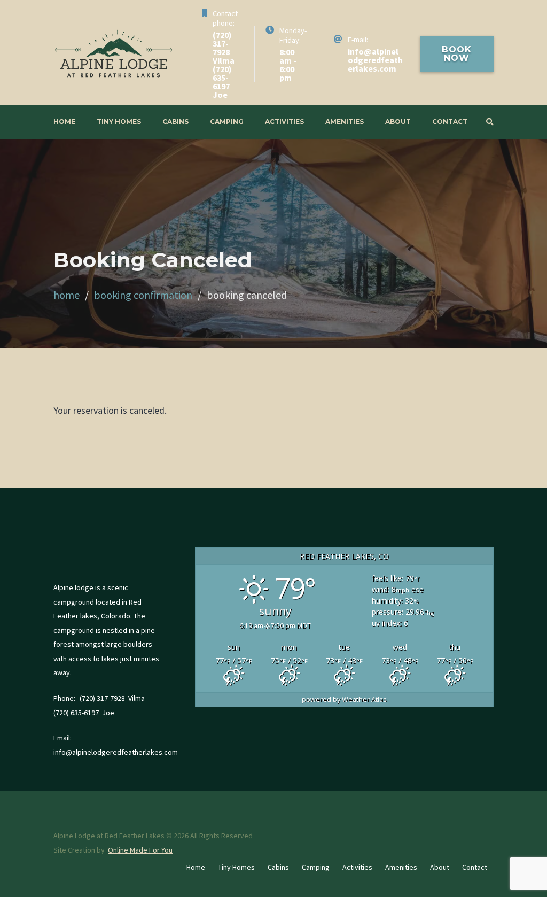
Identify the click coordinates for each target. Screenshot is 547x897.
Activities (284, 122)
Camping (227, 122)
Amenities (344, 122)
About (398, 122)
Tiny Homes (119, 122)
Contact (449, 122)
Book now (457, 53)
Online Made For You (140, 850)
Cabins (175, 122)
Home (64, 122)
